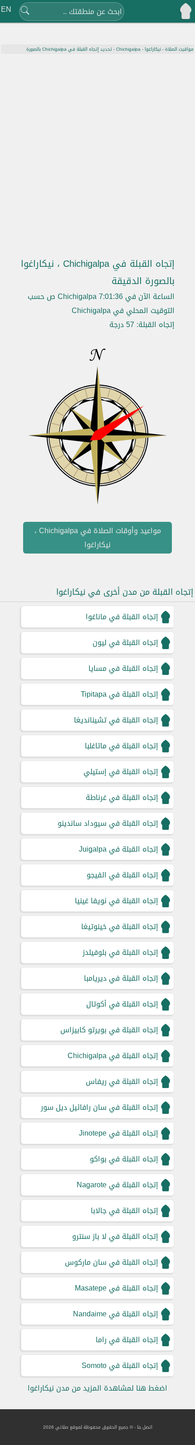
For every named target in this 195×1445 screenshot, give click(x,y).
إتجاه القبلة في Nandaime (115, 1314)
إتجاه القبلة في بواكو (124, 1159)
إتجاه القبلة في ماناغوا (122, 617)
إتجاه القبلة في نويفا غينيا (116, 901)
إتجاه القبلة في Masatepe (116, 1288)
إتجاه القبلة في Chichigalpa (113, 1056)
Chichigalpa (128, 49)
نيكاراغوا (153, 49)
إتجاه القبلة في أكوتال (122, 1004)
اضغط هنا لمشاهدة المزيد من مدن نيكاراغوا (97, 1388)
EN (6, 9)
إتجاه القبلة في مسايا (123, 668)
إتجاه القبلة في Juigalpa (118, 849)
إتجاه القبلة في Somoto (120, 1365)
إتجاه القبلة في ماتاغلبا (121, 746)
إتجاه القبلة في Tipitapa (119, 694)
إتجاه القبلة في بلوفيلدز (120, 952)
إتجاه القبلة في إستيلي (120, 772)
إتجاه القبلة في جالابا (124, 1211)
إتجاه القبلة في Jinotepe (118, 1133)
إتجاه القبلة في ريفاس (122, 1081)
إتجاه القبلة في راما (127, 1340)
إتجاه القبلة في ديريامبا (121, 978)
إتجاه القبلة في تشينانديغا (116, 720)
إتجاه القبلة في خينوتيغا (119, 927)
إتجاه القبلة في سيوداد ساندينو (108, 823)
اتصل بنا (144, 1427)
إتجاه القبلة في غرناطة (122, 797)
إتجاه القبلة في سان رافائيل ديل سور (99, 1107)
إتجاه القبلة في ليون (125, 643)
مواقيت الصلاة (179, 49)
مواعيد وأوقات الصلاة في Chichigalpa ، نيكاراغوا (97, 538)
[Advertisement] (97, 155)
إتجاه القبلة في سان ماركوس (111, 1262)
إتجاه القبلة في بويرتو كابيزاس (109, 1030)
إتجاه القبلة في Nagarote (117, 1185)
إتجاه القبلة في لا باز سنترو (115, 1236)
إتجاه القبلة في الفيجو (122, 875)
